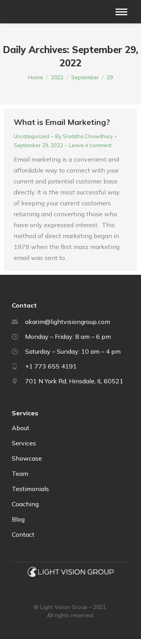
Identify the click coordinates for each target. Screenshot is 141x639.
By (84, 136)
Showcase (27, 458)
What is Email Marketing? (62, 122)
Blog (18, 519)
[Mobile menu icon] (121, 12)
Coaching (25, 504)
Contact (23, 534)
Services (24, 443)
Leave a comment (90, 145)
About (20, 428)
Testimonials (30, 489)
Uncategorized (31, 136)
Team (20, 473)
